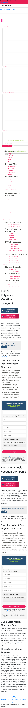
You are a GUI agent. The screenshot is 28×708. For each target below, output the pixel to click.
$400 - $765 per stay (10, 316)
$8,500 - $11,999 (10, 310)
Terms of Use (18, 699)
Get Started (4, 347)
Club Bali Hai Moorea (14, 642)
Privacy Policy (7, 456)
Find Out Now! (4, 2)
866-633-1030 (4, 357)
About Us (3, 699)
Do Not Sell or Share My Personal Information (12, 702)
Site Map (24, 699)
